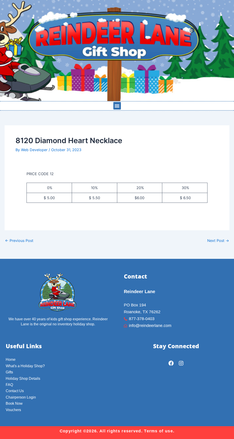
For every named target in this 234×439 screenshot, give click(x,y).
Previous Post (19, 240)
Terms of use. (159, 431)
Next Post (218, 240)
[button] (117, 106)
